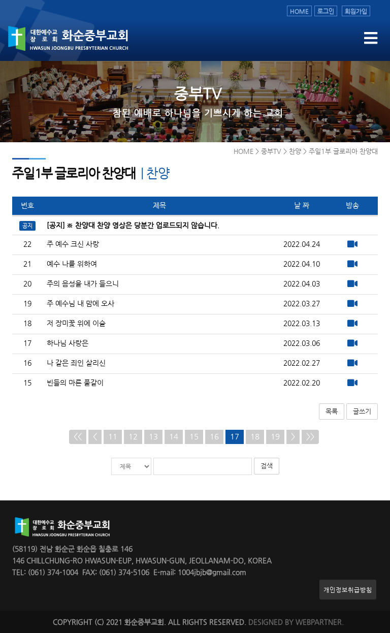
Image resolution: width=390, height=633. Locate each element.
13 (153, 436)
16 (214, 436)
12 (133, 436)
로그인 (325, 11)
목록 (332, 411)
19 (275, 436)
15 (194, 436)
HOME (299, 11)
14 (173, 436)
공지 (27, 225)
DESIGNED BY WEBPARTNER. (296, 622)
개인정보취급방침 (347, 589)
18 (254, 436)
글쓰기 (362, 411)
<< (78, 436)
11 (112, 436)
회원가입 (356, 11)
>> (310, 436)
